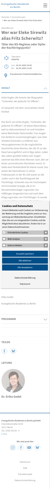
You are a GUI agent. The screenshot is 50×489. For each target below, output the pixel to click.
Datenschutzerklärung (25, 277)
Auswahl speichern (25, 253)
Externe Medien (15, 245)
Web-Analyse (14, 239)
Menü (45, 5)
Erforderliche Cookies (18, 232)
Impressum (25, 283)
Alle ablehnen (25, 260)
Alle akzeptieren (25, 267)
